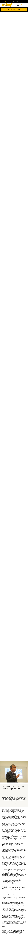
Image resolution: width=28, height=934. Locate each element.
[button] (18, 5)
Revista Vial (6, 1)
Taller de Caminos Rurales (14, 9)
